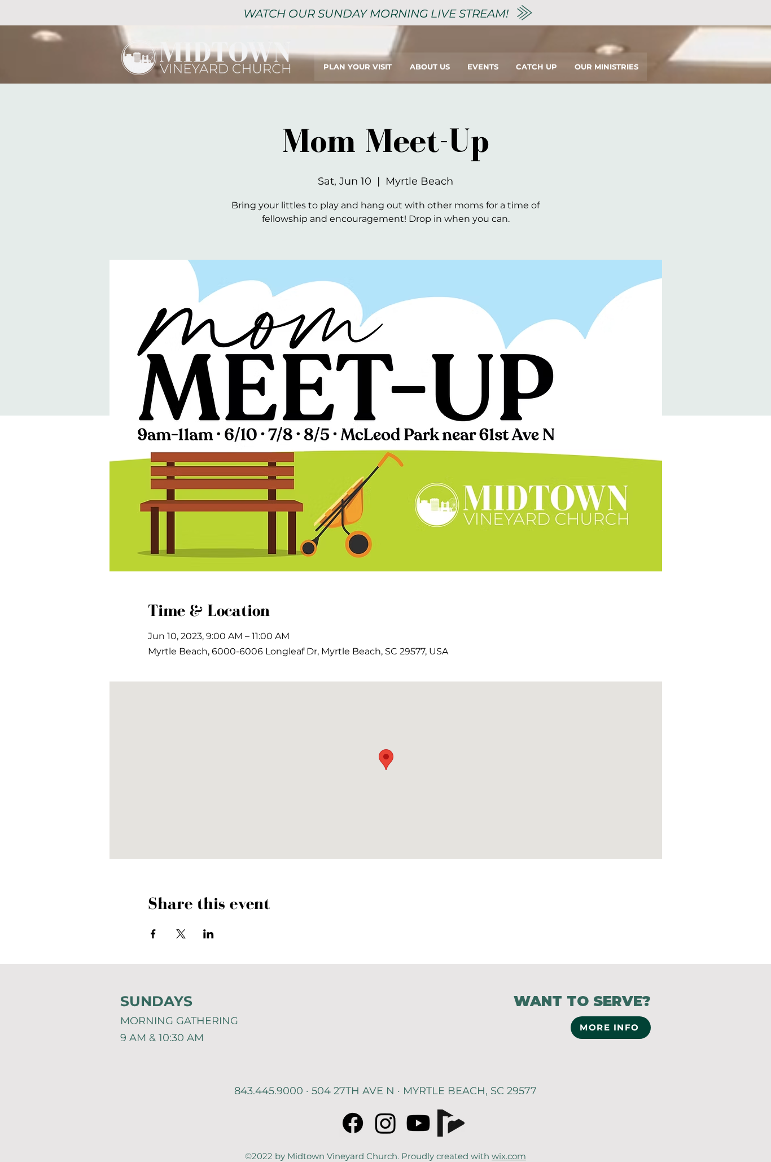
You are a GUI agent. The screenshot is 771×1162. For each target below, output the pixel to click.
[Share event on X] (181, 933)
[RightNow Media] (451, 1123)
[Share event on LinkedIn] (208, 933)
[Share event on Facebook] (153, 933)
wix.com (509, 1156)
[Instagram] (385, 1123)
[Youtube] (418, 1123)
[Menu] (683, 66)
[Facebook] (352, 1123)
